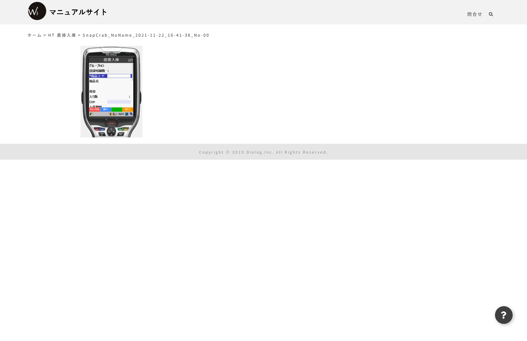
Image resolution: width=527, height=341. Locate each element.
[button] (491, 13)
